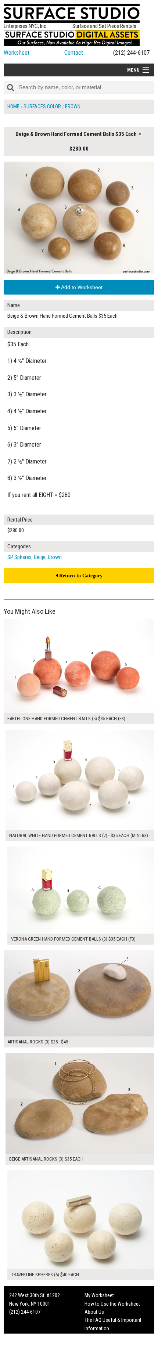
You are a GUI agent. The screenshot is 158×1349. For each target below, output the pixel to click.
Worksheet (16, 52)
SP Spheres (19, 557)
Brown (72, 106)
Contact (73, 52)
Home (13, 106)
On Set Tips (96, 1345)
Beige (40, 557)
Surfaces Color (42, 106)
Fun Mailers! (97, 1336)
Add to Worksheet (81, 287)
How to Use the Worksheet (112, 1304)
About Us (94, 1312)
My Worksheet (99, 1295)
